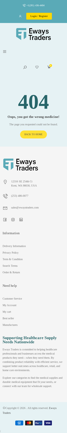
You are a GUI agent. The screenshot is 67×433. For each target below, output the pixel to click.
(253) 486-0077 (19, 195)
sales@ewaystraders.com (25, 207)
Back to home (33, 134)
